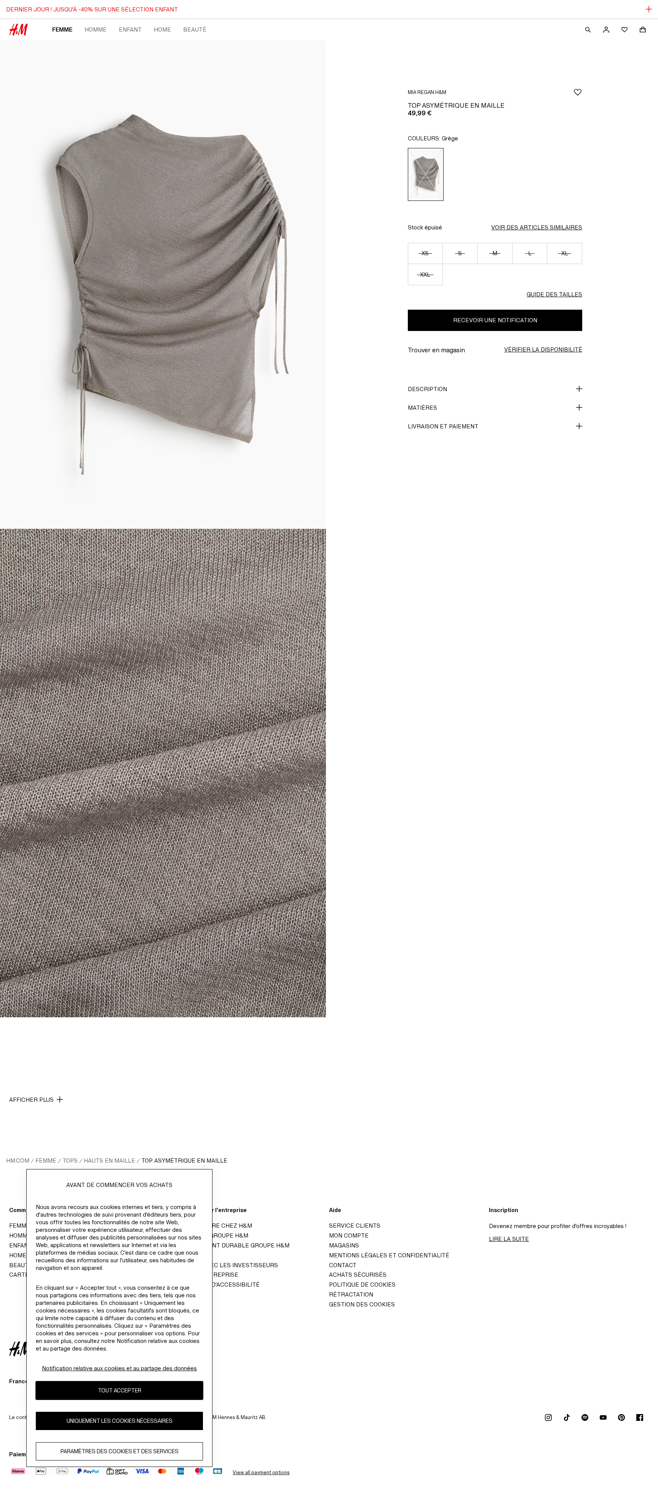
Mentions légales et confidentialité (389, 1255)
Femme (62, 29)
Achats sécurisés (357, 1274)
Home (162, 29)
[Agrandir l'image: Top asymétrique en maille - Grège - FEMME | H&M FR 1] (163, 284)
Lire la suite (509, 1239)
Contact (342, 1265)
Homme (96, 29)
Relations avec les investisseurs (223, 1265)
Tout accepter (119, 1390)
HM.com (17, 1160)
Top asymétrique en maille (184, 1160)
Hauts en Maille (109, 1160)
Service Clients (354, 1225)
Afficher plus (31, 1099)
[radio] (426, 174)
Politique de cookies (362, 1284)
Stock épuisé (425, 227)
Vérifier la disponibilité (543, 349)
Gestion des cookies (362, 1304)
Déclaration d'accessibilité (214, 1284)
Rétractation (351, 1294)
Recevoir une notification (495, 320)
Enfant (130, 29)
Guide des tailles (554, 294)
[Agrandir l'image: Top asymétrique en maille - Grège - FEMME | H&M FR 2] (163, 773)
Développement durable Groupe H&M (229, 1245)
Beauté (194, 29)
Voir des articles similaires (536, 227)
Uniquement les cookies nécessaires (119, 1421)
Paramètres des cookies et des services (120, 1451)
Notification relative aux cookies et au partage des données (119, 1368)
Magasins (344, 1245)
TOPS (70, 1160)
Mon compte (349, 1235)
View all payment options (261, 1472)
